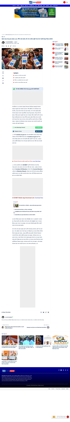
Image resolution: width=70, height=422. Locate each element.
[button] (64, 2)
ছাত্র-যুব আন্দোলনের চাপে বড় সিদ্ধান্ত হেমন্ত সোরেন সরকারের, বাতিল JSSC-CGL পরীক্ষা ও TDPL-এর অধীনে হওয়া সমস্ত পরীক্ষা (26, 347)
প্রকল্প (3, 359)
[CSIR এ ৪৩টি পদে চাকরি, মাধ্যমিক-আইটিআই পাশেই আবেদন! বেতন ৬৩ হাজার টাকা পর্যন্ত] (66, 62)
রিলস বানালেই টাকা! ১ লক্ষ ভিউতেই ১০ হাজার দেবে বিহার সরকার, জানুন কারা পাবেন (30, 205)
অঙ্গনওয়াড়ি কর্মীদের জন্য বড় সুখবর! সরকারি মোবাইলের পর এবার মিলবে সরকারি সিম (24, 214)
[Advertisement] (35, 25)
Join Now (39, 127)
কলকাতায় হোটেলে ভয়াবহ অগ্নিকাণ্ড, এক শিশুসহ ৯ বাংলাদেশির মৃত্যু (23, 209)
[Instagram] (63, 370)
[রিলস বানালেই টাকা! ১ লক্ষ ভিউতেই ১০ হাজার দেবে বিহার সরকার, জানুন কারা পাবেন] (15, 205)
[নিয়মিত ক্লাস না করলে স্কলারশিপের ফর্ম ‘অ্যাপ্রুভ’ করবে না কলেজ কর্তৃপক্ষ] (66, 66)
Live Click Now (36, 161)
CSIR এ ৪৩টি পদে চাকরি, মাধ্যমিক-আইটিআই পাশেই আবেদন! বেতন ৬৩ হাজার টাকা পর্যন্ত (59, 62)
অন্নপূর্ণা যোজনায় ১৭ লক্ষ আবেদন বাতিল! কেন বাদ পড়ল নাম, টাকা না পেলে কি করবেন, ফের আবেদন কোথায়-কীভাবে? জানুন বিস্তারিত (9, 362)
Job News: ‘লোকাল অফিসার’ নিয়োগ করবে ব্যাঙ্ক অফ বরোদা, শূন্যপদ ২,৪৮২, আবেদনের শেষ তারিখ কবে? (59, 58)
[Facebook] (59, 370)
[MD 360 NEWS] (35, 2)
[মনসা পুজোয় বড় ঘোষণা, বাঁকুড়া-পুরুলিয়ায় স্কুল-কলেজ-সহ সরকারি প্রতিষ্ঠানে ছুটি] (43, 340)
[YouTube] (61, 370)
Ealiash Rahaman (9, 41)
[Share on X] (6, 46)
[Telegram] (65, 370)
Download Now (39, 198)
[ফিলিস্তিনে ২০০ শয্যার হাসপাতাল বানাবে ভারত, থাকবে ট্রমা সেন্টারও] (66, 49)
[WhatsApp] (67, 370)
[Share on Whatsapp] (8, 46)
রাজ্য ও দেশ (4, 34)
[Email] (3, 78)
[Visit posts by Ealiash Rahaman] (3, 42)
